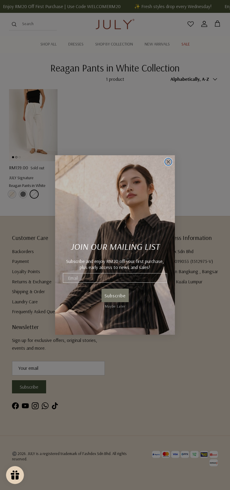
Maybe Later (115, 305)
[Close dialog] (168, 161)
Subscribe (115, 296)
